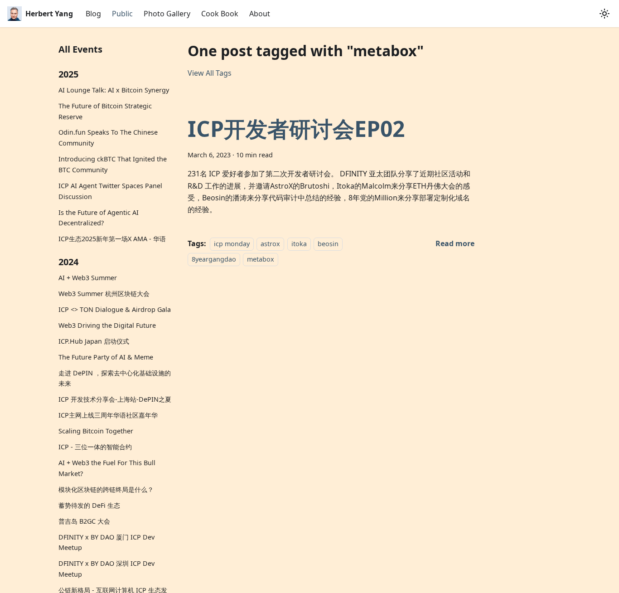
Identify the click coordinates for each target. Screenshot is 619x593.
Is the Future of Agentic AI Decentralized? (98, 218)
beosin (328, 243)
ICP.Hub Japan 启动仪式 (93, 341)
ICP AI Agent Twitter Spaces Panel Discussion (110, 191)
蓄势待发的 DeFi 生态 (89, 505)
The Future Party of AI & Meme (105, 357)
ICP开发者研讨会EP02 (296, 128)
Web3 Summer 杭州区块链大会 (104, 293)
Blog (93, 14)
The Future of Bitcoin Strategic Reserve (105, 111)
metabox (260, 259)
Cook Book (219, 14)
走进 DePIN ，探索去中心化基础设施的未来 (114, 378)
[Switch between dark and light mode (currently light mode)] (604, 13)
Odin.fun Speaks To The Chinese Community (108, 137)
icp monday (232, 243)
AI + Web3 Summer (87, 277)
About (259, 14)
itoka (299, 243)
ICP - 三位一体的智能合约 (95, 446)
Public (122, 14)
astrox (270, 243)
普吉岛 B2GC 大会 (84, 521)
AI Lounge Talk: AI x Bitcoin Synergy (113, 90)
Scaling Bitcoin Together (95, 431)
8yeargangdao (214, 259)
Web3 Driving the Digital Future (107, 325)
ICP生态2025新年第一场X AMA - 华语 (112, 238)
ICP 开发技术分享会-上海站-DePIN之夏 (114, 399)
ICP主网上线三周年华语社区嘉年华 (108, 415)
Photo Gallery (167, 14)
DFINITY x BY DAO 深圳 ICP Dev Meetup (106, 568)
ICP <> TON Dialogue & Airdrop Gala (114, 309)
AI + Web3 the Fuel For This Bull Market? (106, 468)
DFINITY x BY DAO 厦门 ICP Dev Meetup (106, 542)
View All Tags (210, 73)
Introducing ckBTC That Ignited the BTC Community (112, 164)
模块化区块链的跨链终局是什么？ (106, 489)
